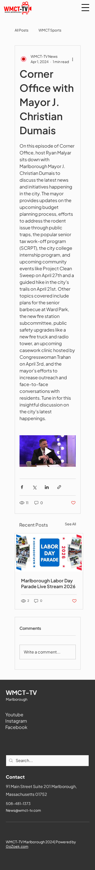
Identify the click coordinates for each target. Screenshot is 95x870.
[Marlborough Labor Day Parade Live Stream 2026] (49, 552)
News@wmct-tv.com (23, 810)
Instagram (16, 721)
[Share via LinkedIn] (46, 487)
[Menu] (85, 7)
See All (70, 524)
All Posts (21, 30)
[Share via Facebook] (22, 487)
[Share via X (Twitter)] (34, 487)
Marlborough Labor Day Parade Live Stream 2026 (48, 583)
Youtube (14, 714)
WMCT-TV (21, 692)
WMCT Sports (50, 30)
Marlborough (16, 699)
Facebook (16, 727)
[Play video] (48, 451)
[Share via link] (59, 487)
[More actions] (73, 59)
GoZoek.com (17, 846)
